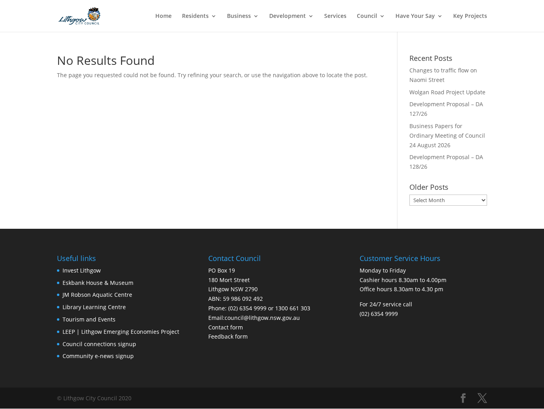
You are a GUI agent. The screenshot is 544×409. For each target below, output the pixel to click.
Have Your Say (415, 16)
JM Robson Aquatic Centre (97, 294)
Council (367, 16)
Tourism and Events (89, 319)
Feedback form (228, 336)
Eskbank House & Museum (98, 282)
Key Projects (470, 16)
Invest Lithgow (82, 270)
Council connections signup (99, 344)
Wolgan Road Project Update (447, 92)
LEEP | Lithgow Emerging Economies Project (121, 331)
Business (239, 16)
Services (335, 16)
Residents (195, 16)
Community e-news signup (98, 356)
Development (287, 16)
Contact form (225, 327)
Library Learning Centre (94, 307)
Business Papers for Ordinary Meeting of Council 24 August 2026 (447, 135)
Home (163, 16)
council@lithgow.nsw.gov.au (262, 317)
